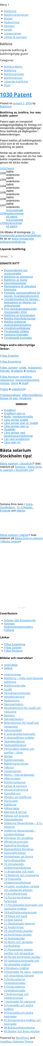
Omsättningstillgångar (17, 328)
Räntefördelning (14, 697)
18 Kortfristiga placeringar (20, 912)
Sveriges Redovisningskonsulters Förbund (18, 627)
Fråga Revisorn (9, 376)
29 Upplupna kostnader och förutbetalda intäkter (21, 962)
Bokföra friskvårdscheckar (20, 318)
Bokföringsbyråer (15, 685)
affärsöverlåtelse (32, 395)
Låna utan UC (12, 442)
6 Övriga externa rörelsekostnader (15, 988)
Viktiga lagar (11, 808)
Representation (14, 704)
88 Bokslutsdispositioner (19, 1027)
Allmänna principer (16, 841)
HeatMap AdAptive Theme (16, 1041)
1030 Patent (16, 94)
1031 (3, 168)
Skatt (7, 85)
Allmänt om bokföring (18, 797)
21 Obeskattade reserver (19, 923)
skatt (25, 383)
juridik (22, 367)
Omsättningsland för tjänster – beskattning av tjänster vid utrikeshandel (22, 302)
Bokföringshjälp (14, 74)
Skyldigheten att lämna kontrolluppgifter (18, 858)
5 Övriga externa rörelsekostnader (15, 981)
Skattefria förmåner (16, 845)
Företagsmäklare (10, 395)
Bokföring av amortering (18, 276)
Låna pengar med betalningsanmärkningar (18, 434)
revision (4, 383)
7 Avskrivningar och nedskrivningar (16, 996)
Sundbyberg (7, 507)
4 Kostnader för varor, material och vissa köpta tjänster (23, 973)
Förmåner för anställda (18, 838)
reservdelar (11, 664)
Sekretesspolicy (14, 719)
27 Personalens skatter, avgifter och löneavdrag (19, 951)
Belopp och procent (16, 815)
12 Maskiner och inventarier (21, 875)
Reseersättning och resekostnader (16, 272)
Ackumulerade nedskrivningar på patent (15, 213)
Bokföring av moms (15, 279)
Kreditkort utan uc (15, 413)
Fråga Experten (9, 355)
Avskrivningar (12, 674)
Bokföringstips (13, 78)
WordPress (22, 1038)
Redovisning (12, 22)
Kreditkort (10, 410)
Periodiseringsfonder (17, 693)
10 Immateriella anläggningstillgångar (20, 234)
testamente (34, 367)
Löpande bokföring (16, 81)
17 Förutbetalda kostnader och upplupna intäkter (23, 906)
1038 (3, 213)
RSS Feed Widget (21, 607)
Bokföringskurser (15, 782)
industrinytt (18, 389)
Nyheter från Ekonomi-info (20, 620)
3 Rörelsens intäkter (16, 968)
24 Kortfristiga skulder (18, 934)
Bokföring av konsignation (19, 315)
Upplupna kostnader (16, 334)
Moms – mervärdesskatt (19, 775)
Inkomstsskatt (13, 730)
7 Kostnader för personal (19, 1001)
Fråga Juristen (9, 367)
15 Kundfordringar (15, 894)
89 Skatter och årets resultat (22, 1031)
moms (14, 383)
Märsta (21, 510)
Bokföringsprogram (16, 15)
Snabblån (9, 429)
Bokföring (10, 11)
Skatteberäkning (14, 741)
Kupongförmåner (15, 853)
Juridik (8, 29)
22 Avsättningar (14, 927)
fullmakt (4, 370)
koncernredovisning (27, 380)
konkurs (31, 370)
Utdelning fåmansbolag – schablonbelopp (20, 832)
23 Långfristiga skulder (18, 931)
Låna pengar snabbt (16, 419)
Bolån (7, 416)
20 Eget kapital (13, 920)
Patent (10, 168)
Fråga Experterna (10, 361)
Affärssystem (12, 778)
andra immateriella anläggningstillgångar (17, 240)
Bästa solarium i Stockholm (16, 463)
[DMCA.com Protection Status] (22, 404)
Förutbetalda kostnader (18, 337)
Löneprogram (12, 33)
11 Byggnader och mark (19, 871)
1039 (3, 223)
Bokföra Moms (13, 66)
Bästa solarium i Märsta (14, 535)
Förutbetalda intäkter (16, 331)
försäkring (25, 398)
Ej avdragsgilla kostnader (20, 734)
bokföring (26, 376)
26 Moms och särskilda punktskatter (18, 944)
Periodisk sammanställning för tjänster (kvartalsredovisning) (22, 294)
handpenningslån (22, 416)
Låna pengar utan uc (16, 426)
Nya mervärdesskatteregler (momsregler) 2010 (20, 310)
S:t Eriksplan (25, 507)
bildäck (8, 668)
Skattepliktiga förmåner (19, 849)
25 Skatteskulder (14, 938)
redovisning (7, 380)
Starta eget (11, 801)
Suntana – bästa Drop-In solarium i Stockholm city (21, 468)
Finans (4, 389)
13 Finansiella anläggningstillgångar (17, 880)
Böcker (8, 18)
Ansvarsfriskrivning (16, 789)
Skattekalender (13, 819)
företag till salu (9, 398)
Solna (29, 504)
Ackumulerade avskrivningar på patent (14, 223)
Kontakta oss (12, 793)
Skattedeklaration (15, 745)
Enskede (5, 510)
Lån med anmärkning (16, 439)
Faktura (9, 767)
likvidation (17, 370)
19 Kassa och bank (15, 916)
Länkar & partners (15, 37)
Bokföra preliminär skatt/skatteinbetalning (17, 323)
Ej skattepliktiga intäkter (19, 737)
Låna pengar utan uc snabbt (21, 423)
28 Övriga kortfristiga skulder (22, 957)
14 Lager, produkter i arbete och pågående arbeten (21, 888)
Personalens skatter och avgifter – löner (19, 750)
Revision (9, 26)
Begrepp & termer (15, 812)
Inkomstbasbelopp (15, 283)
